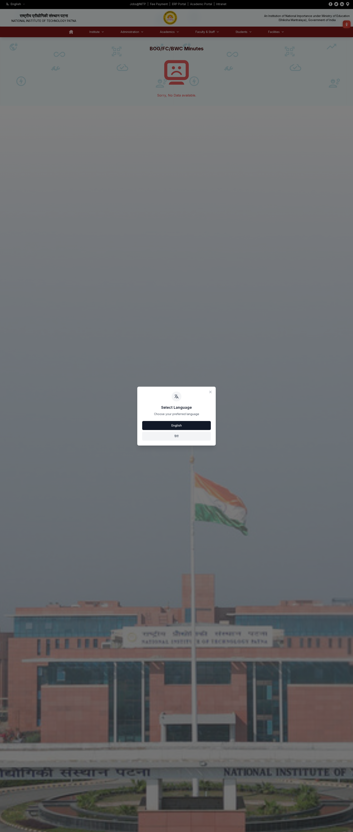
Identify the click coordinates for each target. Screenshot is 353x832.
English (176, 425)
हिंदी (176, 436)
